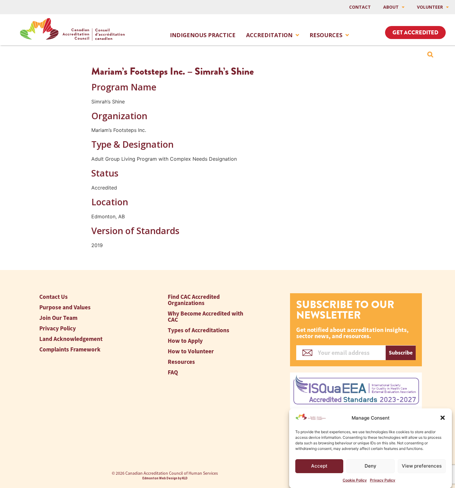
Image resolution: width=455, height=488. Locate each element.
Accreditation (269, 35)
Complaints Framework (70, 349)
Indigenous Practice (203, 35)
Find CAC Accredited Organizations (194, 300)
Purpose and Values (65, 307)
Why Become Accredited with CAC (205, 317)
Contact (360, 7)
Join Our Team (58, 318)
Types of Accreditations (198, 330)
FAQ (173, 372)
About (391, 7)
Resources (326, 35)
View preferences (422, 466)
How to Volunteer (191, 351)
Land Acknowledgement (70, 339)
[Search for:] (430, 54)
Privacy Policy (382, 480)
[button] (443, 418)
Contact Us (53, 297)
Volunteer (430, 7)
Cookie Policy (355, 480)
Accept (319, 466)
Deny (370, 466)
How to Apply (185, 341)
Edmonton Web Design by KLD (165, 478)
